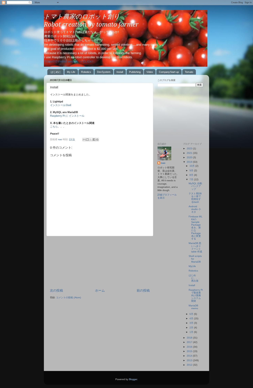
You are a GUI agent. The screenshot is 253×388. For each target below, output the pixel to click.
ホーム (100, 290)
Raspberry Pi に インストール (67, 115)
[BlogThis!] (87, 139)
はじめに (56, 71)
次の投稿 (56, 290)
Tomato (189, 71)
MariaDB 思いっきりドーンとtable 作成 (195, 247)
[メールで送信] (84, 139)
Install (120, 71)
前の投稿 (143, 290)
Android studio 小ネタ (195, 209)
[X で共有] (90, 139)
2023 (190, 148)
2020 (190, 157)
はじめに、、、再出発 (195, 278)
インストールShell (60, 105)
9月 (191, 170)
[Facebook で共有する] (94, 139)
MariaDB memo (193, 307)
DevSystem (103, 71)
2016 (190, 347)
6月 (191, 314)
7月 (191, 179)
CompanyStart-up (169, 71)
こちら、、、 (58, 126)
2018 (190, 337)
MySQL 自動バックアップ (195, 186)
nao (163, 163)
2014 (190, 355)
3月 (191, 323)
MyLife (192, 266)
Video (149, 71)
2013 (190, 360)
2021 (190, 153)
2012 (190, 365)
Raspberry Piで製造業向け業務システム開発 (196, 295)
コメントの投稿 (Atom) (68, 297)
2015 (190, 351)
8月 (191, 175)
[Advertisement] (100, 262)
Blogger (133, 379)
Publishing (135, 71)
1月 (191, 332)
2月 (191, 327)
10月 (192, 166)
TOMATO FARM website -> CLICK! (68, 61)
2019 (190, 162)
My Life (71, 71)
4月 (191, 318)
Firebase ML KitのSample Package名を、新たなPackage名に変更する (195, 227)
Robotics (86, 71)
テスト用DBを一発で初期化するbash (195, 197)
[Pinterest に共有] (97, 139)
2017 (190, 342)
